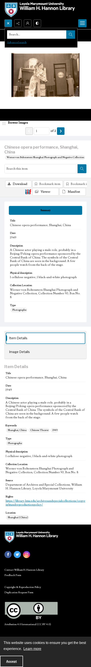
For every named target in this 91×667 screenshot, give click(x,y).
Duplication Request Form (18, 592)
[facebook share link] (7, 554)
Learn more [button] (32, 649)
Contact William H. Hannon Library (24, 570)
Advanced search (17, 42)
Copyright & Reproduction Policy (22, 587)
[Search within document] (82, 168)
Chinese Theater (39, 430)
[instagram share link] (26, 554)
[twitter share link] (17, 554)
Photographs (19, 310)
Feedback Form (12, 575)
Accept (11, 661)
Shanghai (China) (18, 517)
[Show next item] (60, 131)
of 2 (53, 131)
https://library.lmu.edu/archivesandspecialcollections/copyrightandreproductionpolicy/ (45, 503)
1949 (54, 430)
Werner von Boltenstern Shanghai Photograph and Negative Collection (45, 157)
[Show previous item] (29, 131)
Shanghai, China (17, 430)
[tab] (45, 210)
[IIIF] (28, 191)
